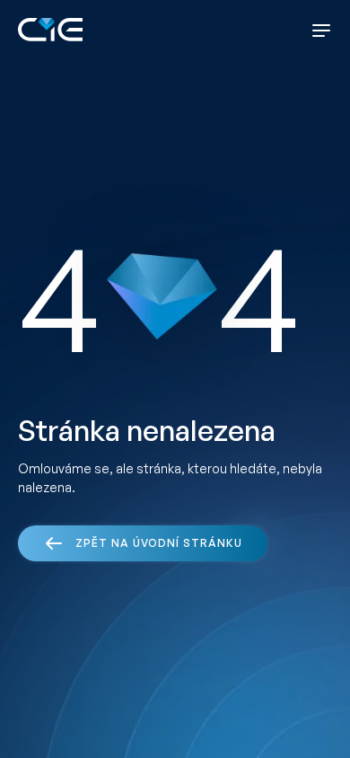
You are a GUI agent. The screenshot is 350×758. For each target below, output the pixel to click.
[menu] (321, 30)
